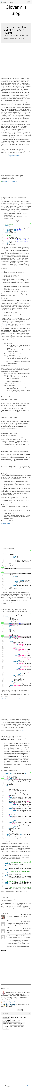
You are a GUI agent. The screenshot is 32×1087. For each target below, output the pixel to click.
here (23, 730)
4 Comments (21, 35)
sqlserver (22, 38)
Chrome (22, 1026)
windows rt (17, 1023)
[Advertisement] (16, 61)
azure (4, 1020)
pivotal (12, 38)
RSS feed (5, 1002)
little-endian (4, 324)
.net (8, 1020)
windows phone (7, 1023)
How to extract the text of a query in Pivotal (14, 30)
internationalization (15, 1020)
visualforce (6, 1017)
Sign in (28, 1085)
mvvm (23, 1023)
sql (19, 1026)
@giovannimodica (13, 1002)
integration (23, 1017)
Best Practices (5, 1028)
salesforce (14, 1017)
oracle (16, 38)
